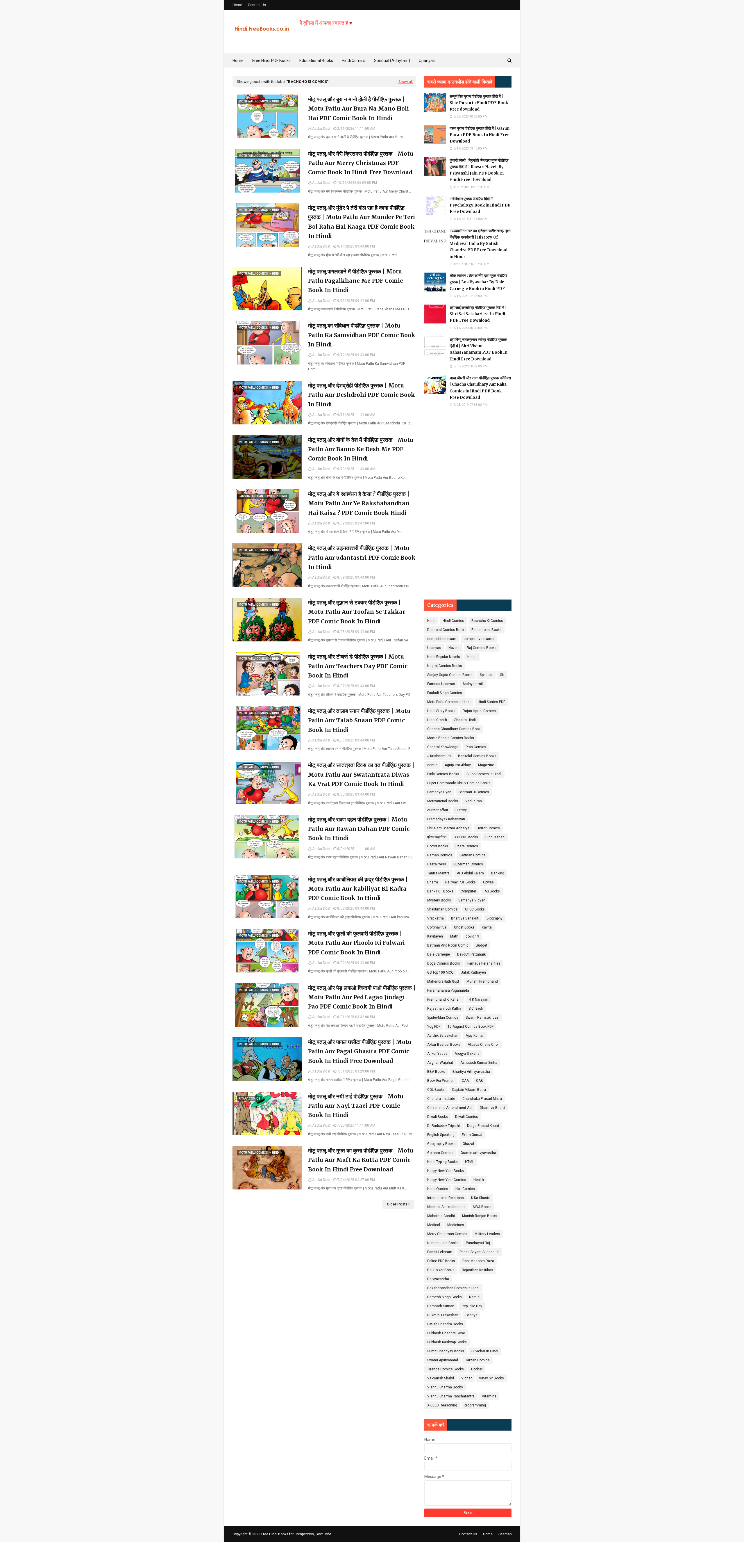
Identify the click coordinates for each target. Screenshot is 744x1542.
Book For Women (441, 1081)
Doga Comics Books (443, 963)
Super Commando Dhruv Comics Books (459, 783)
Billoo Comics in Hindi (484, 774)
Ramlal (474, 1297)
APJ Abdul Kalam (470, 873)
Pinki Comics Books (443, 774)
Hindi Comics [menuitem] (353, 60)
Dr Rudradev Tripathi (443, 1126)
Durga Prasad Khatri (483, 1126)
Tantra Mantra (438, 873)
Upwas (488, 882)
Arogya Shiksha (467, 1054)
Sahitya (471, 1315)
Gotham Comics (440, 1153)
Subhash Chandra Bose (446, 1333)
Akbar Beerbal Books (443, 1045)
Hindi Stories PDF (491, 702)
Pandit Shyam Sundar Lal (479, 1252)
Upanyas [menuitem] (427, 60)
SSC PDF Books (466, 837)
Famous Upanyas (441, 684)
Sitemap (505, 1534)
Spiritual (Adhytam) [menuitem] (392, 60)
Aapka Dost (321, 129)
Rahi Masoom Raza (478, 1261)
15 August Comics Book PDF (470, 1027)
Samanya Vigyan (471, 900)
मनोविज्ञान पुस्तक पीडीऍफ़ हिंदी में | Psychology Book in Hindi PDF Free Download (480, 205)
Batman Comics (472, 855)
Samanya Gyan (439, 792)
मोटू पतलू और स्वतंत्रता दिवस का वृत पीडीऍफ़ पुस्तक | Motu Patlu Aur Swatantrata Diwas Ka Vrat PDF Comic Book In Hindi (361, 774)
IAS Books (492, 891)
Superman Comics (468, 864)
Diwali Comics (466, 1117)
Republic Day (472, 1306)
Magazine (486, 765)
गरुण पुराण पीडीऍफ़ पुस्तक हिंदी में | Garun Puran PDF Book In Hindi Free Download (479, 135)
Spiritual (486, 675)
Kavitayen (435, 936)
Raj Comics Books (481, 648)
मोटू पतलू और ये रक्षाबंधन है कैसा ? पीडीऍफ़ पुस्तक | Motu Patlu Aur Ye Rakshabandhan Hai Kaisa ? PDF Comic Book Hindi (358, 503)
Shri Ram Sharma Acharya (448, 828)
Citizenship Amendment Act (450, 1108)
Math (454, 936)
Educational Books (486, 630)
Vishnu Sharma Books (445, 1387)
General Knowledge (442, 747)
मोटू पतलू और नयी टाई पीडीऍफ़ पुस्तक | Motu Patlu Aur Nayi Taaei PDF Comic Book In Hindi (355, 1106)
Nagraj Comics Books (444, 666)
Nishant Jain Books (443, 1243)
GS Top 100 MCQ (440, 972)
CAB (479, 1081)
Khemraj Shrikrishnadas (446, 1207)
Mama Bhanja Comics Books (450, 738)
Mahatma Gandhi (441, 1216)
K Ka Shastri (480, 1198)
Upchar (476, 1369)
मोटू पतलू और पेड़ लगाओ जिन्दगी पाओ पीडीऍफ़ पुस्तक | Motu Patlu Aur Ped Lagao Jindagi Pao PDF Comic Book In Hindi (362, 997)
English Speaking (441, 1135)
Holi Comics (465, 1189)
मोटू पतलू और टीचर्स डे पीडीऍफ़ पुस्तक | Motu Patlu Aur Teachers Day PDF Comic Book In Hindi (357, 666)
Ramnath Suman (440, 1306)
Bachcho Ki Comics (487, 621)
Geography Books (441, 1144)
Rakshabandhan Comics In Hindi (453, 1288)
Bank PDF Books (440, 891)
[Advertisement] (468, 503)
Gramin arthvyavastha (478, 1153)
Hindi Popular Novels (443, 657)
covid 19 (472, 936)
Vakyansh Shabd (440, 1378)
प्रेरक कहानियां (436, 837)
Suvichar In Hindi (484, 1351)
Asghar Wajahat (440, 1063)
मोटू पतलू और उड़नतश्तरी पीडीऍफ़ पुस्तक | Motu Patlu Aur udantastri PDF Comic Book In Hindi (362, 557)
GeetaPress (436, 864)
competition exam (441, 639)
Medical (433, 1225)
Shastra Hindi (465, 720)
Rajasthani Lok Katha (444, 1008)
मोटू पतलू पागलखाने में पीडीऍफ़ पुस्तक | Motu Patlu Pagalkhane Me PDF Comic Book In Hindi (355, 281)
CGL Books (436, 1090)
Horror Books (437, 846)
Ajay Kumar (475, 1036)
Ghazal (468, 1144)
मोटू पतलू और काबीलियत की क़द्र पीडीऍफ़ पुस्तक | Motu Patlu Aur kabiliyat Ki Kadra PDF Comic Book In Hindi (358, 889)
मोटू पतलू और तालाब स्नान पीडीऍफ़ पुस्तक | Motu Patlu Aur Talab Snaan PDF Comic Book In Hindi (359, 720)
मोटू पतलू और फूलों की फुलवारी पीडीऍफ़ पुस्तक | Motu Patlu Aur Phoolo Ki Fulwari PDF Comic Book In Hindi (356, 943)
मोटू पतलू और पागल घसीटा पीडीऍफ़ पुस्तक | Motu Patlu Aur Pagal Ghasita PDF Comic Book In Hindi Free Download (360, 1051)
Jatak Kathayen (473, 972)
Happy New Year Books (445, 1171)
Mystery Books (439, 900)
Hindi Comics (453, 621)
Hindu (472, 657)
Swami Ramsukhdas (482, 1017)
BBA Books (436, 1072)
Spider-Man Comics (442, 1017)
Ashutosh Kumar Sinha (478, 1063)
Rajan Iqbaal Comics (479, 711)
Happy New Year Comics (446, 1180)
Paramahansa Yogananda (448, 990)
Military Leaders (487, 1234)
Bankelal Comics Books (477, 756)
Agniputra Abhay (458, 765)
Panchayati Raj (478, 1243)
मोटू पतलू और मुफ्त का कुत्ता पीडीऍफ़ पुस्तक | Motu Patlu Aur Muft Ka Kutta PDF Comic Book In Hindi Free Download (360, 1160)
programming (475, 1405)
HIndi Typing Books (442, 1162)
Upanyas (434, 648)
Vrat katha (435, 918)
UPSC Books (475, 909)
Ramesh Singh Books (444, 1297)
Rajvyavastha (438, 1279)
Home (237, 5)
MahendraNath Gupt (443, 981)
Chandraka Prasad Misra (482, 1099)
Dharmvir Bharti (492, 1108)
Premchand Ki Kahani (444, 999)
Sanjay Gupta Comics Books (450, 675)
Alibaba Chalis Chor (483, 1045)
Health (478, 1180)
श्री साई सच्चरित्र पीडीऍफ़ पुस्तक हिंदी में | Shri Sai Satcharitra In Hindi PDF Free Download (478, 314)
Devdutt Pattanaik (471, 954)
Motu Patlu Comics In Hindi (449, 702)
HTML (469, 1162)
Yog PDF (433, 1027)
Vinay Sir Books (491, 1378)
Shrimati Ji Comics (474, 792)
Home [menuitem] (238, 60)
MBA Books (482, 1207)
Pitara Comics (466, 846)
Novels (453, 648)
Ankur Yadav (437, 1054)
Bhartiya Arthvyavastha (471, 1072)
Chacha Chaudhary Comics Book (453, 729)
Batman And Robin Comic (447, 945)
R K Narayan (478, 999)
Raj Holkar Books (441, 1270)
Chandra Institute (441, 1099)
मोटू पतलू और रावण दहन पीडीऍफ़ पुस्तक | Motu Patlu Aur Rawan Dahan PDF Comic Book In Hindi (358, 829)
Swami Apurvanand (442, 1360)
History (461, 810)
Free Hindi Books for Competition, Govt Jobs (296, 1534)
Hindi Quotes (437, 1189)
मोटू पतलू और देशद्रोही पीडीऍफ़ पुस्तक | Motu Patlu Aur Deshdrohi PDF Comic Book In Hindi (361, 395)
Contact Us (257, 5)
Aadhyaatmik (473, 684)
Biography (494, 918)
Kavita (487, 927)
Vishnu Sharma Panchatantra (451, 1396)
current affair (437, 810)
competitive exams (479, 639)
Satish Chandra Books (445, 1324)
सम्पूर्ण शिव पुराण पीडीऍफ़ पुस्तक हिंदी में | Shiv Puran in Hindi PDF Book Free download (479, 103)
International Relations (445, 1198)
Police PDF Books (441, 1261)
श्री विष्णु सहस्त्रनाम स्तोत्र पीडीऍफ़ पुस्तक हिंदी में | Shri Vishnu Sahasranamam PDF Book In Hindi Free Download (478, 349)
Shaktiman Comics (442, 909)
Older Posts (397, 1204)
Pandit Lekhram (439, 1252)
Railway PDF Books (460, 882)
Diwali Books (437, 1117)
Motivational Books (442, 801)
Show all (405, 81)
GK (502, 675)
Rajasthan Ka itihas (477, 1270)
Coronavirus (437, 927)
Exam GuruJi (472, 1135)
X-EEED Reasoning (442, 1405)
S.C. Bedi (475, 1008)
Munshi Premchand (482, 981)
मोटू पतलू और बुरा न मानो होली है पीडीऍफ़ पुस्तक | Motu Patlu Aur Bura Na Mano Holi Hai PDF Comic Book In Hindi (358, 109)
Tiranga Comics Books (445, 1369)
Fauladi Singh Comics (444, 693)
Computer (468, 891)
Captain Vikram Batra (469, 1090)
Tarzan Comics (477, 1360)
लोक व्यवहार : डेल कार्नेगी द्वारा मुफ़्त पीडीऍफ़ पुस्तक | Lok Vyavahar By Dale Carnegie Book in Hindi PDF (478, 282)
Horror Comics (488, 828)
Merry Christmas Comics (447, 1234)
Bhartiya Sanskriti (465, 918)
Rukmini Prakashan (442, 1315)
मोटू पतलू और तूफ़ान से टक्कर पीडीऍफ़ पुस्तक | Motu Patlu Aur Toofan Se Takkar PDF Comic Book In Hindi (356, 612)
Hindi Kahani (495, 837)
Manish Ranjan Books (479, 1216)
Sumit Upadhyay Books (445, 1351)
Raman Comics (439, 855)
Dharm (432, 882)
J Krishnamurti (439, 756)
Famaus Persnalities (483, 963)
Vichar (466, 1378)
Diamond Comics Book (445, 630)
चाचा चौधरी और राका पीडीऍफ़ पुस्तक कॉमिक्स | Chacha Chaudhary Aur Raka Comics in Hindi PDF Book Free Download (480, 388)
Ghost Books (464, 927)
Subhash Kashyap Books (447, 1342)
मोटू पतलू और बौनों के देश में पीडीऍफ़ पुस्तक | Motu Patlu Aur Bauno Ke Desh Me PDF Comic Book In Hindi (360, 449)
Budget (481, 945)
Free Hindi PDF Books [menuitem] (271, 60)
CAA (465, 1081)
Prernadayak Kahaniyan (446, 819)
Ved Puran (473, 801)
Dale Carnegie (438, 954)
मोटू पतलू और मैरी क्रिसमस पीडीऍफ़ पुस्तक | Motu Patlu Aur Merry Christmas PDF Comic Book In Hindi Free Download (360, 163)
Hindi (431, 621)
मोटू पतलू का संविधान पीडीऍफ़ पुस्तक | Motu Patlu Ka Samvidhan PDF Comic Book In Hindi (361, 335)
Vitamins (489, 1396)
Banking (497, 873)
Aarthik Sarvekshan (442, 1036)
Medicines (455, 1225)
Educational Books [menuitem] (316, 60)
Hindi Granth (437, 720)
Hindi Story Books (441, 711)
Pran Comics (476, 747)
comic (432, 765)
